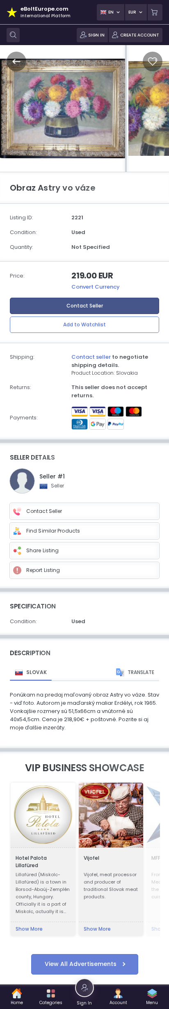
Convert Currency (95, 287)
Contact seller (91, 357)
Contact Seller (84, 305)
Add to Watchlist (84, 324)
